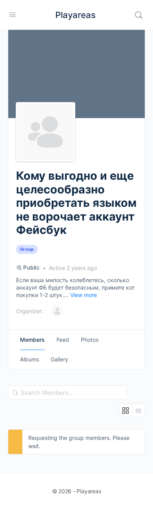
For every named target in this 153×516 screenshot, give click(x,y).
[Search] (138, 15)
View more (83, 295)
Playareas (75, 15)
